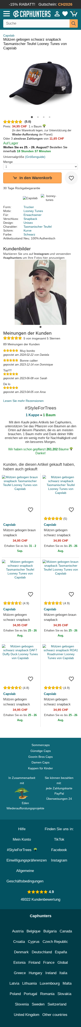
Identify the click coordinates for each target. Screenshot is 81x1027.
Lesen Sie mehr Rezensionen (23, 400)
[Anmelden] (57, 14)
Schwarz (29, 234)
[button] (32, 117)
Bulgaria (50, 931)
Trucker (29, 207)
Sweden (38, 1004)
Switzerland (57, 1004)
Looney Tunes (33, 211)
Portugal (30, 994)
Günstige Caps (40, 751)
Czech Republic (55, 942)
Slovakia (64, 994)
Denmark (21, 952)
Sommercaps (41, 745)
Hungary (35, 973)
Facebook (59, 850)
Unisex (28, 222)
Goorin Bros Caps (40, 756)
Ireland (50, 973)
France (48, 962)
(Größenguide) (35, 157)
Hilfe (21, 829)
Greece (20, 973)
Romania (47, 994)
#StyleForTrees (20, 850)
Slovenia (22, 1004)
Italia (63, 973)
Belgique (33, 931)
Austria (18, 931)
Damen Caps (40, 762)
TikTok (59, 839)
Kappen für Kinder (40, 768)
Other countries (54, 1015)
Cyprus (34, 942)
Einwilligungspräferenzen (26, 860)
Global (62, 962)
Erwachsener (32, 215)
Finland (34, 962)
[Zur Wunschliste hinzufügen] (71, 177)
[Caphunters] (23, 13)
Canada (66, 931)
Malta (67, 983)
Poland (15, 994)
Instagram (59, 860)
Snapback (30, 218)
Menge (8, 162)
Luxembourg (50, 983)
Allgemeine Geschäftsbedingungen (24, 876)
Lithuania (29, 983)
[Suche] (74, 23)
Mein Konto (22, 839)
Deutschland (42, 952)
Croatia (19, 942)
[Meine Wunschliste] (65, 14)
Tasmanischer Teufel (38, 226)
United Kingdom (26, 1015)
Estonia (19, 962)
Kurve (28, 230)
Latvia (14, 983)
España (61, 952)
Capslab (8, 35)
